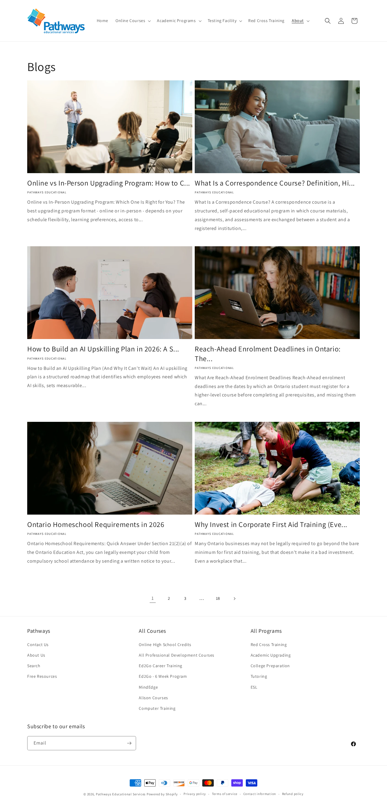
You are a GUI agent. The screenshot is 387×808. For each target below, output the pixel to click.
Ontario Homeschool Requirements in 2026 (95, 524)
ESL (254, 687)
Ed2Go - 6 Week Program (163, 676)
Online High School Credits (165, 644)
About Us (36, 655)
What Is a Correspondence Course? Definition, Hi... (275, 183)
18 (218, 598)
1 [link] (152, 598)
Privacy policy (195, 794)
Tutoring (259, 676)
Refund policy (293, 794)
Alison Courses (153, 697)
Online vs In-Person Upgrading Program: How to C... (108, 183)
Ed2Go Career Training (160, 665)
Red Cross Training (269, 644)
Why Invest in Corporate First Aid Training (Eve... (271, 524)
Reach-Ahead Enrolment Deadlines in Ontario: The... (268, 353)
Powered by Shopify (162, 794)
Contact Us (38, 644)
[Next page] (234, 598)
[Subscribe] (129, 743)
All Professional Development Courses (176, 655)
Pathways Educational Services (121, 794)
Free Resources (42, 676)
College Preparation (270, 665)
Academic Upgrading (271, 655)
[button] (132, 20)
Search (34, 665)
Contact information (259, 794)
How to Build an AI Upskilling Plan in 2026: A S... (103, 349)
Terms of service (224, 794)
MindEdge (148, 687)
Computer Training (157, 708)
